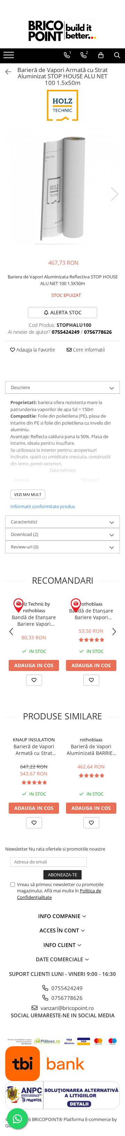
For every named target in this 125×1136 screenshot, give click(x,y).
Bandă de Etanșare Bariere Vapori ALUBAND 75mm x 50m (34, 620)
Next (114, 194)
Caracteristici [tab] (24, 522)
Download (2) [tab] (24, 534)
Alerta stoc (66, 312)
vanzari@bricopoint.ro (66, 1007)
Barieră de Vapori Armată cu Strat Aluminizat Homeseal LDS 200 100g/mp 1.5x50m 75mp (34, 749)
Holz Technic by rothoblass (34, 607)
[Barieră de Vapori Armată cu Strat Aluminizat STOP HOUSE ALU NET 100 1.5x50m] (62, 186)
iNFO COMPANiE (60, 916)
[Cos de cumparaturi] (100, 55)
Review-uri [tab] (25, 547)
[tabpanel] (62, 186)
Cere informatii (88, 349)
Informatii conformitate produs (42, 506)
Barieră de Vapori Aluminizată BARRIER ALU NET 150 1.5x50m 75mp (91, 749)
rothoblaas (91, 604)
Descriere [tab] (20, 387)
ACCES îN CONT (60, 930)
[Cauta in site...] (117, 55)
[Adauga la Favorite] (34, 680)
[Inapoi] (5, 72)
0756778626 (66, 997)
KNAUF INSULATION (34, 739)
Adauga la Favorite (35, 349)
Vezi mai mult (27, 494)
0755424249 (66, 988)
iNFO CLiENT (60, 944)
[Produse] (9, 57)
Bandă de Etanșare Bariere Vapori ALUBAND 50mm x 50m (91, 614)
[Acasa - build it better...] (62, 31)
